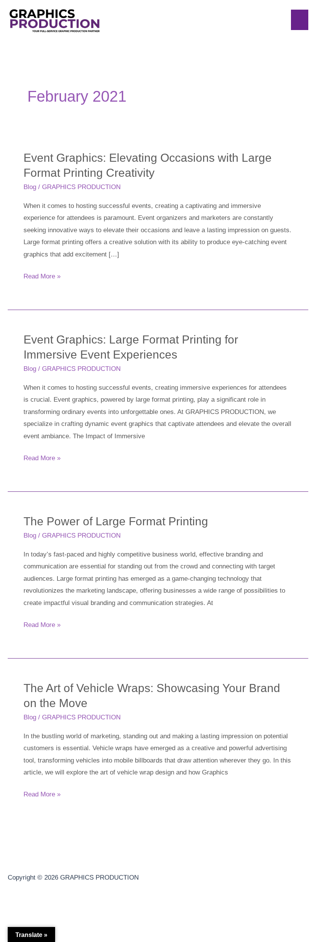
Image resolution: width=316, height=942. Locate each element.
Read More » (42, 275)
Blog (30, 187)
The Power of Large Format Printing (116, 521)
